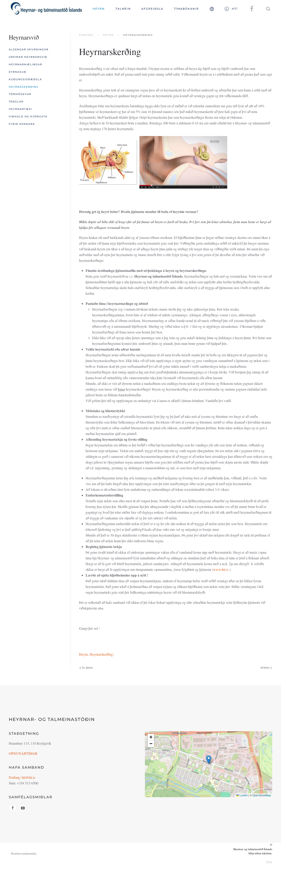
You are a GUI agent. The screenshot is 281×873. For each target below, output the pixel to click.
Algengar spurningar (29, 49)
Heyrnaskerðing (23, 86)
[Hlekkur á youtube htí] (23, 808)
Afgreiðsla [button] (152, 8)
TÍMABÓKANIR (186, 8)
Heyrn (83, 654)
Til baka (87, 667)
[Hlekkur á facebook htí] (13, 808)
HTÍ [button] (235, 8)
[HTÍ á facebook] (252, 8)
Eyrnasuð (17, 71)
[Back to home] (46, 9)
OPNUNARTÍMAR (23, 753)
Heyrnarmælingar (25, 64)
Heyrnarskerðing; (102, 654)
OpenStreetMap (261, 795)
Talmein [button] (123, 8)
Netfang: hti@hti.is (22, 777)
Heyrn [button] (99, 8)
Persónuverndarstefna (23, 853)
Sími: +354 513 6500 (23, 783)
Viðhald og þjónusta (28, 116)
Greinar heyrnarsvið (28, 56)
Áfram (265, 667)
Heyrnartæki (20, 109)
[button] (211, 9)
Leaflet (243, 795)
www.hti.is (220, 569)
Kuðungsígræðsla (25, 79)
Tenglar (16, 101)
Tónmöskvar (20, 94)
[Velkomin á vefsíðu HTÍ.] (183, 162)
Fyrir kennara (22, 123)
